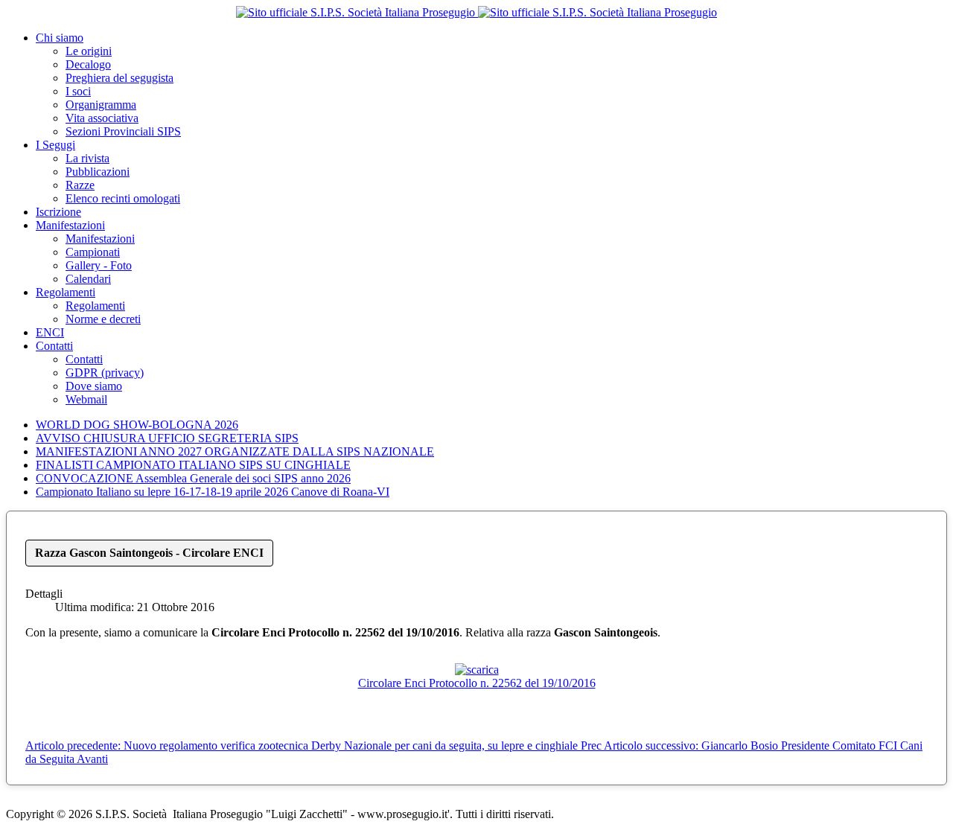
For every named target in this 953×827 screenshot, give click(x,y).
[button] (59, 37)
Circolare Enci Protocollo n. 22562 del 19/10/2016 (477, 683)
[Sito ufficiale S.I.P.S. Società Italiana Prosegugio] (476, 12)
